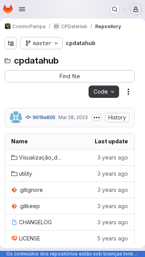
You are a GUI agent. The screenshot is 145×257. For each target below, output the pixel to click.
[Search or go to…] (114, 9)
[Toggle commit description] (97, 117)
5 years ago (112, 238)
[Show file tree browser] (11, 43)
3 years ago (112, 157)
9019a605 (43, 117)
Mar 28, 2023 (73, 117)
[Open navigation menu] (22, 9)
